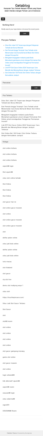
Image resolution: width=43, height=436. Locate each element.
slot (4, 232)
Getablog (22, 5)
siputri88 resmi (8, 387)
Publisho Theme (12, 433)
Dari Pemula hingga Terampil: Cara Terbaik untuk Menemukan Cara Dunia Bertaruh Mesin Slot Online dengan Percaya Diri (22, 52)
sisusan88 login (9, 393)
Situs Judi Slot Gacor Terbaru (14, 303)
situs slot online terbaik (12, 178)
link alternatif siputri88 (11, 381)
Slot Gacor (7, 309)
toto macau (7, 262)
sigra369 (6, 405)
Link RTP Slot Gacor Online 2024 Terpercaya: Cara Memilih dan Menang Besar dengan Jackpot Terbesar (20, 127)
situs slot (6, 291)
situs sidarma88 (9, 399)
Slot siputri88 (8, 172)
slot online (7, 214)
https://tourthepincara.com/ (13, 297)
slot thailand (7, 268)
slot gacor (7, 274)
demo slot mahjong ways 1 (13, 285)
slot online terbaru (10, 148)
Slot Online (7, 184)
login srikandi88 (9, 375)
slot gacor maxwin (10, 363)
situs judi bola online (10, 244)
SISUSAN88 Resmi (10, 411)
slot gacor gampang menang (14, 351)
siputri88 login (8, 166)
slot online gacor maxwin (12, 208)
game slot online (9, 357)
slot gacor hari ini (9, 202)
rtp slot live (7, 279)
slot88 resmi (7, 321)
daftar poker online (10, 238)
